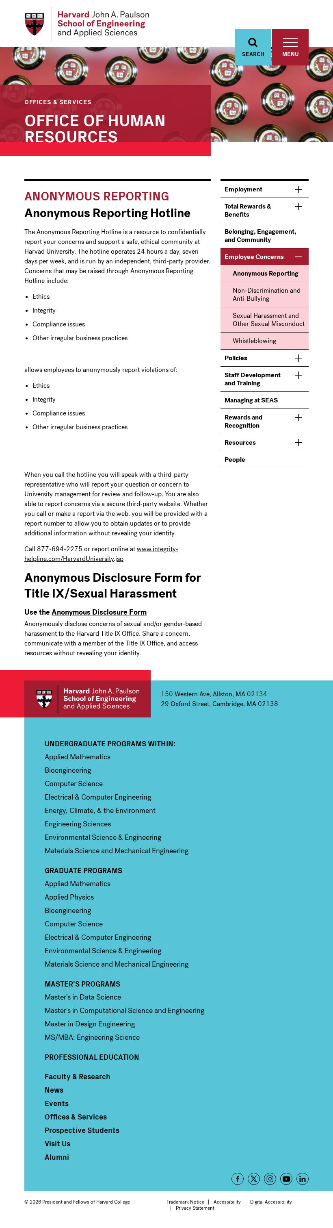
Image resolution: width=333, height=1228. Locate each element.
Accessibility (227, 1202)
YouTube (286, 1179)
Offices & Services (57, 101)
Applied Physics (69, 897)
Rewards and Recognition (244, 421)
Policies (236, 358)
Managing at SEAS (251, 400)
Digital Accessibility (271, 1202)
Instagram (270, 1179)
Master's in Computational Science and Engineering (124, 1010)
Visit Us (57, 1143)
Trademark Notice (185, 1202)
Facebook (237, 1179)
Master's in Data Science (83, 997)
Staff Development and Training (253, 379)
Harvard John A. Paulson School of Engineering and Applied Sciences (87, 698)
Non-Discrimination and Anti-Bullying (267, 294)
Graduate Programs (83, 870)
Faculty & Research (77, 1076)
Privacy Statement (195, 1208)
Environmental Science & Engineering (103, 837)
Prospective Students (82, 1130)
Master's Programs (82, 983)
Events (57, 1103)
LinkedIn (302, 1179)
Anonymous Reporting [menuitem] (265, 273)
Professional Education (92, 1057)
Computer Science (74, 783)
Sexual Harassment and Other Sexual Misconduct (269, 319)
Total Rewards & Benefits (248, 210)
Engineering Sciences (78, 824)
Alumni (57, 1157)
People (235, 459)
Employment (243, 189)
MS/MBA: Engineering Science (92, 1037)
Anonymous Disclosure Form (99, 612)
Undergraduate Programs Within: (110, 743)
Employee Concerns (254, 256)
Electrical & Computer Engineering (98, 797)
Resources (240, 442)
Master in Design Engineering (90, 1024)
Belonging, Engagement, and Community (260, 235)
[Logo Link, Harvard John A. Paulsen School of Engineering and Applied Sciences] (86, 24)
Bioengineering (68, 770)
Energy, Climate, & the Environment (100, 810)
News (54, 1089)
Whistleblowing (254, 341)
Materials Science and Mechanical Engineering (116, 850)
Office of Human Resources (95, 127)
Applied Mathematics (77, 757)
